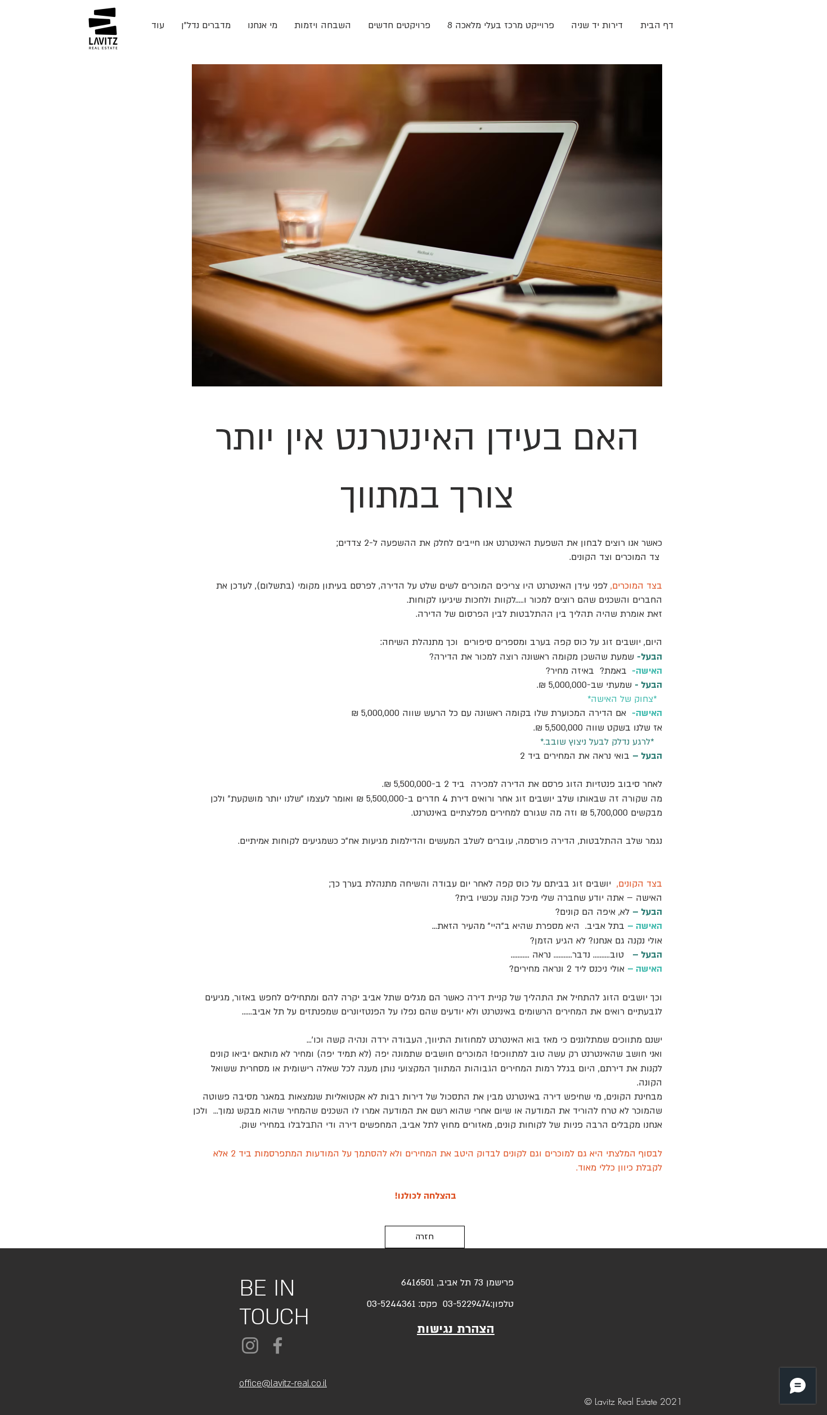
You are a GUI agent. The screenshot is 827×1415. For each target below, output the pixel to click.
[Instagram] (250, 1345)
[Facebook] (278, 1345)
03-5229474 (464, 1304)
